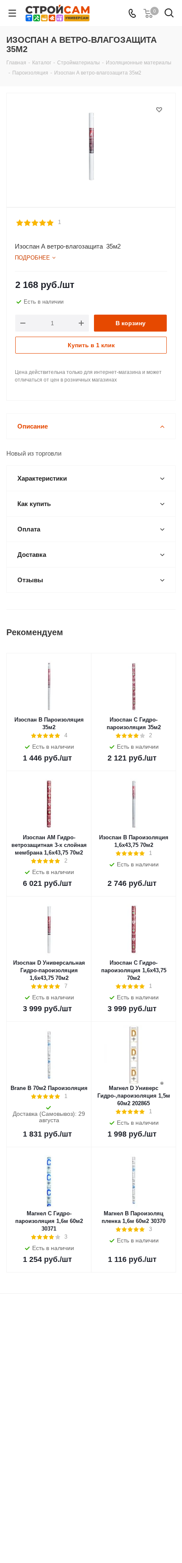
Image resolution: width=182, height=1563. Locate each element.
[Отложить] (159, 109)
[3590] (91, 146)
